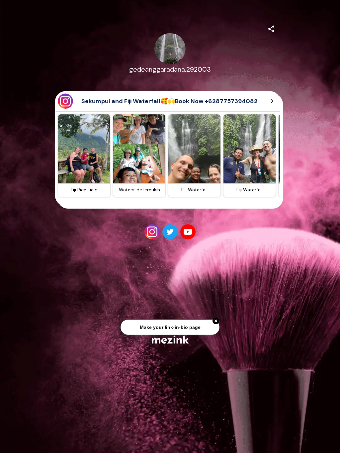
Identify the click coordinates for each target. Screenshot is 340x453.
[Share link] (271, 28)
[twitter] (170, 231)
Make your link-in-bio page (169, 325)
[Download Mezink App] (170, 339)
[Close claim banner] (215, 319)
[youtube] (188, 231)
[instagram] (152, 231)
